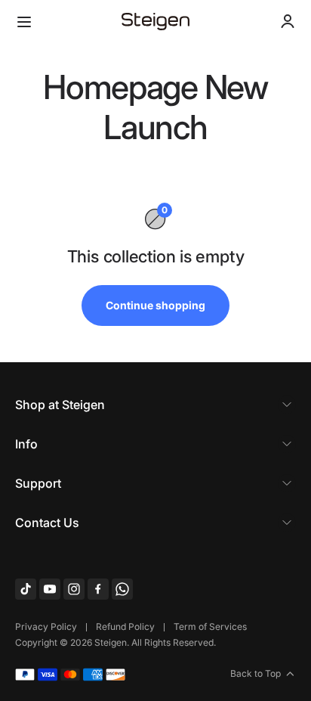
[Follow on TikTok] (25, 589)
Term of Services (210, 626)
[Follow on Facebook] (98, 589)
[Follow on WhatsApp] (122, 589)
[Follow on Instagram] (74, 589)
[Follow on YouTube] (49, 589)
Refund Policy (125, 626)
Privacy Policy (46, 626)
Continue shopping (155, 305)
